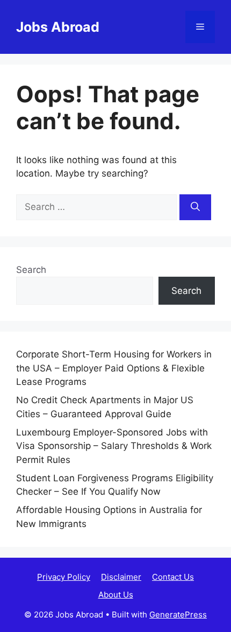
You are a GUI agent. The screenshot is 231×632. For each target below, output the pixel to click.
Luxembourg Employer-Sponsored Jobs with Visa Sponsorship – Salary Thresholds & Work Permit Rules (114, 446)
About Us (115, 594)
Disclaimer (121, 577)
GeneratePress (178, 614)
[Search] (195, 207)
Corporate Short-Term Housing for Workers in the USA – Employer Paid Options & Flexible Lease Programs (114, 368)
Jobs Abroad (57, 27)
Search (31, 269)
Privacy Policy (63, 577)
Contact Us (173, 577)
